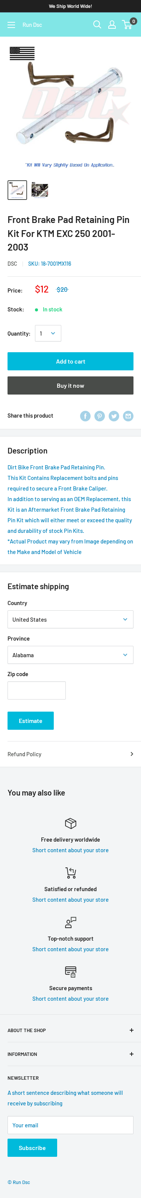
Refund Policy (24, 754)
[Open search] (97, 24)
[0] (127, 24)
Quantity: (19, 333)
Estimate (30, 720)
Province (19, 638)
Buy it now (70, 385)
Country (17, 602)
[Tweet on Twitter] (114, 415)
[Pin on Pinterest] (99, 415)
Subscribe (32, 1147)
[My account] (112, 24)
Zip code (18, 673)
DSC (12, 263)
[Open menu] (11, 25)
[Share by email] (128, 415)
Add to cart (70, 361)
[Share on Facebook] (85, 415)
